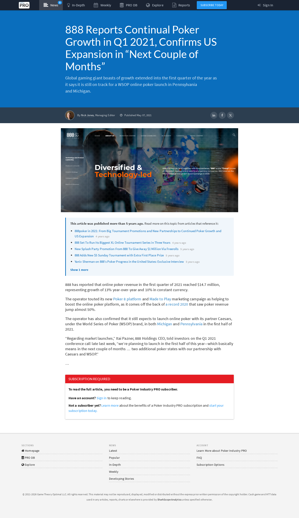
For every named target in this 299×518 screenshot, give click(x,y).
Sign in (102, 398)
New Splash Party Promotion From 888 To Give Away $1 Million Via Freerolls (126, 249)
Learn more (110, 405)
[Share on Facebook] (222, 115)
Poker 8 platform (127, 298)
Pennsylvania (191, 323)
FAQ (199, 458)
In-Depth (115, 465)
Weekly (114, 472)
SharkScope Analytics (169, 499)
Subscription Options (210, 465)
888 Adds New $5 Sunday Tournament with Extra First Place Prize (119, 255)
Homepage (31, 451)
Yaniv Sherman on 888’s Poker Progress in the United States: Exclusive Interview (129, 261)
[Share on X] (230, 115)
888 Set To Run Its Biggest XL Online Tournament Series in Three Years (122, 242)
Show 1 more (79, 270)
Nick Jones (87, 115)
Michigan (164, 323)
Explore (29, 465)
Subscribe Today (212, 5)
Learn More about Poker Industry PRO (222, 451)
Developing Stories (121, 479)
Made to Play (160, 298)
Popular (114, 458)
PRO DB (29, 458)
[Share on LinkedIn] (213, 115)
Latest (113, 451)
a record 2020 (176, 304)
